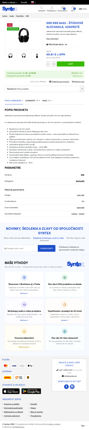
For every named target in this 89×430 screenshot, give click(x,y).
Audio (12, 16)
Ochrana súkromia (12, 415)
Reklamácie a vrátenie (13, 411)
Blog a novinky (37, 411)
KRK (27, 16)
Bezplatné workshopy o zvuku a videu (48, 238)
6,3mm (74, 213)
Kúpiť (70, 64)
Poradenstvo (36, 415)
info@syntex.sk (70, 376)
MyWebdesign (18, 426)
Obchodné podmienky (13, 408)
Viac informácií (52, 38)
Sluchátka (20, 16)
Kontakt (24, 2)
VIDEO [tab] (45, 100)
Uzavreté (80, 207)
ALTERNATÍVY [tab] (31, 100)
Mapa (33, 408)
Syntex (4, 16)
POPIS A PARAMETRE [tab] (13, 100)
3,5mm (81, 213)
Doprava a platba (11, 404)
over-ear (80, 195)
